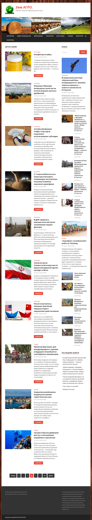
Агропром (10, 36)
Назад (13, 475)
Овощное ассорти (68, 389)
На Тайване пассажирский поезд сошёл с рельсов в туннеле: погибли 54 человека (80, 288)
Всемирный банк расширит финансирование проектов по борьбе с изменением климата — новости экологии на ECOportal (80, 169)
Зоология (49, 36)
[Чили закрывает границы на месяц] (67, 279)
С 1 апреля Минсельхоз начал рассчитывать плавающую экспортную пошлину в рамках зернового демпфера (45, 179)
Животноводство (24, 36)
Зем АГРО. (24, 7)
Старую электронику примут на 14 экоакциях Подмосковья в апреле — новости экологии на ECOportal (79, 207)
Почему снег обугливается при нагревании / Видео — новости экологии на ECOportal (80, 188)
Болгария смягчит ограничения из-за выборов (80, 320)
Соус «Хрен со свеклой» (70, 386)
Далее (51, 475)
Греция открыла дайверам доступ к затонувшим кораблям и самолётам (46, 435)
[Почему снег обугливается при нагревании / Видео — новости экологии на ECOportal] (67, 190)
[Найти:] (74, 52)
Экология (79, 36)
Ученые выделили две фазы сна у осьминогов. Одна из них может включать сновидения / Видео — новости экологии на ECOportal (80, 145)
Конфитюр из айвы (43, 54)
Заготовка (60, 36)
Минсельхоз (38, 36)
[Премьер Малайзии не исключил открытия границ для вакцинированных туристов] (67, 306)
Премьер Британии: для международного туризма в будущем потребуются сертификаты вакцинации (80, 336)
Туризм (70, 36)
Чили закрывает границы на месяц (80, 275)
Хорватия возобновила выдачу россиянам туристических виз (45, 394)
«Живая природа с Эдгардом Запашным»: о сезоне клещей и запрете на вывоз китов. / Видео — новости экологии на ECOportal (80, 123)
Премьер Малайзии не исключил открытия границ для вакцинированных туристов (81, 305)
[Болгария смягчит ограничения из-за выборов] (67, 323)
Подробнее (38, 75)
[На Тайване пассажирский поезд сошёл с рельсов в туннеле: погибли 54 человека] (67, 290)
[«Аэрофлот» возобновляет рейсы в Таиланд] (74, 237)
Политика (10, 40)
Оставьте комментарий (40, 57)
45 (44, 475)
